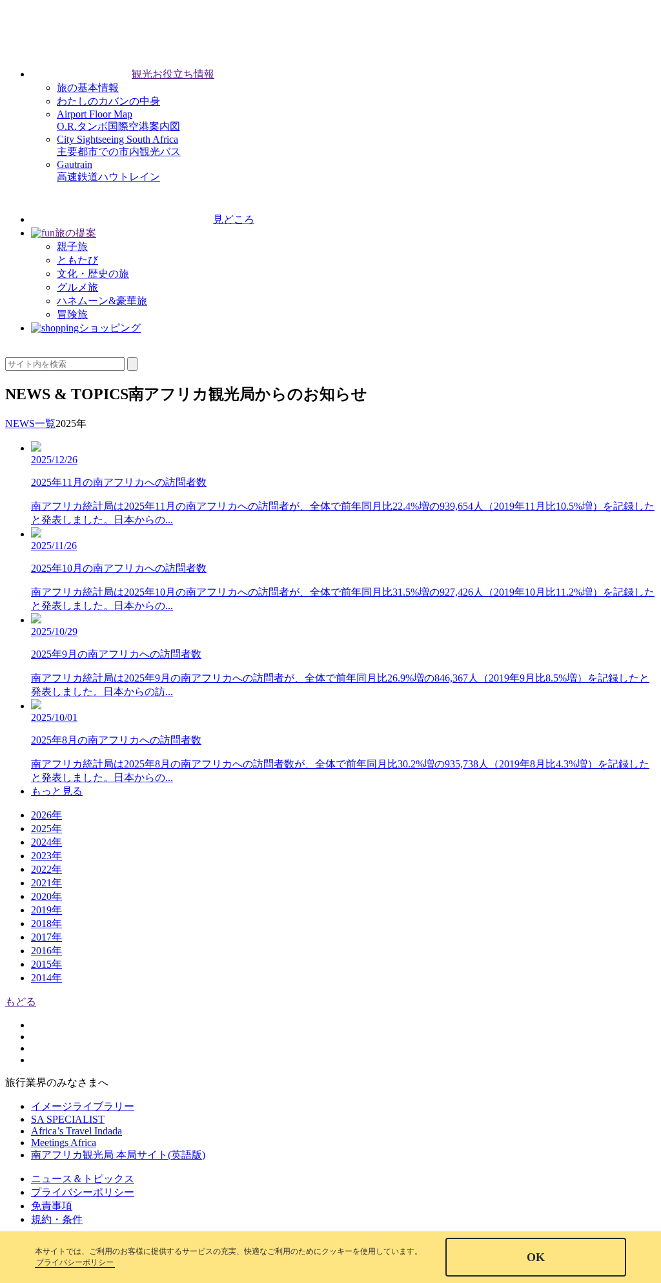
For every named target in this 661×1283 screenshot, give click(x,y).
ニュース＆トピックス (82, 1178)
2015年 (46, 964)
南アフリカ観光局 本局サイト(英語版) (118, 1154)
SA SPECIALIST (68, 1119)
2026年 (46, 814)
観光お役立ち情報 (173, 73)
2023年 (46, 855)
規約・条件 (57, 1219)
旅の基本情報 (88, 87)
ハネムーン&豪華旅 (102, 300)
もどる (20, 1001)
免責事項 (51, 1205)
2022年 (46, 869)
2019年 (46, 909)
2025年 (46, 828)
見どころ (233, 219)
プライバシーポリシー (82, 1192)
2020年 (46, 896)
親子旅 (72, 246)
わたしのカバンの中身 (108, 101)
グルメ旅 (77, 287)
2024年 (46, 842)
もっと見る (57, 791)
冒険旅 (72, 314)
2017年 (46, 937)
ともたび (77, 260)
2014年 (46, 977)
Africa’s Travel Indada (76, 1130)
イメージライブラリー (82, 1106)
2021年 (46, 882)
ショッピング (110, 327)
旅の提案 (75, 232)
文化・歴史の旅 (93, 273)
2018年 (46, 923)
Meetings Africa (63, 1142)
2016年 (46, 950)
